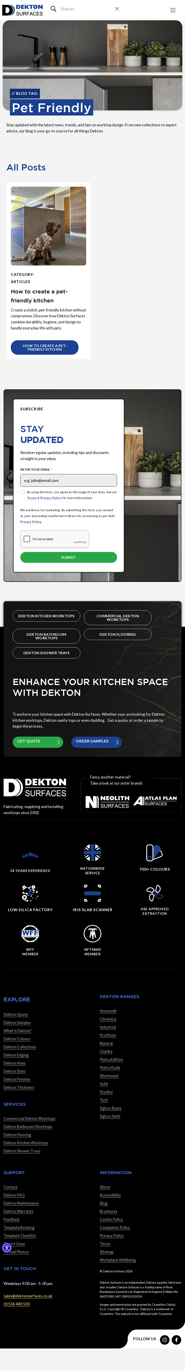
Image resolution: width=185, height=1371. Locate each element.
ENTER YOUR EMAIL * (36, 469)
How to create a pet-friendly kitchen (45, 347)
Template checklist (20, 1235)
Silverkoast (109, 1075)
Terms (32, 498)
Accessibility (110, 1195)
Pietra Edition (111, 1059)
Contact (11, 1187)
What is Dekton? (18, 1030)
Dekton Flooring (117, 634)
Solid (104, 1083)
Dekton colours (17, 1038)
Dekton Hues (15, 1063)
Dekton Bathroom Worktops (46, 636)
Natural (106, 1043)
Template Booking (19, 1227)
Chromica (108, 1019)
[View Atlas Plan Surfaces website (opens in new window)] (155, 802)
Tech (104, 1100)
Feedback (12, 1219)
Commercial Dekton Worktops (118, 618)
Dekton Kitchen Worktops (46, 616)
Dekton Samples (17, 1022)
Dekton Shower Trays (46, 653)
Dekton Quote (16, 1014)
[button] (7, 1247)
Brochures (108, 1211)
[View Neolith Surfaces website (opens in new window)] (107, 802)
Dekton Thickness (19, 1087)
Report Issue (14, 1243)
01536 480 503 (17, 1304)
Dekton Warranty (18, 1211)
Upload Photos (16, 1251)
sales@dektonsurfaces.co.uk (28, 1296)
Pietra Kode (110, 1067)
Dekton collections (20, 1046)
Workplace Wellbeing (118, 1260)
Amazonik (108, 1010)
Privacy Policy (51, 498)
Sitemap (106, 1251)
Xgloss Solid (110, 1116)
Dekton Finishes (17, 1079)
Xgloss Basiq (110, 1108)
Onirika (106, 1051)
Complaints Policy (115, 1227)
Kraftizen (108, 1035)
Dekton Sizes (14, 1071)
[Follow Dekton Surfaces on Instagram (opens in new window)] (165, 1340)
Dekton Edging (16, 1055)
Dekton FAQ (14, 1195)
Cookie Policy (111, 1219)
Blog (104, 1203)
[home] (22, 10)
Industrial (108, 1027)
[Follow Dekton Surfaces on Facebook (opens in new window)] (176, 1340)
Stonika (106, 1092)
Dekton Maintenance (21, 1203)
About (105, 1187)
